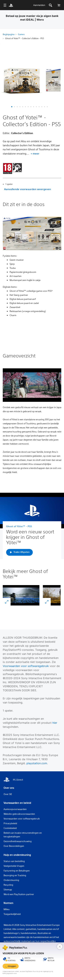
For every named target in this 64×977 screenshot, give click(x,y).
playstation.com (36, 763)
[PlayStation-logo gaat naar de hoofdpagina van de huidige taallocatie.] (11, 5)
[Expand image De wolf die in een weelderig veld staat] (47, 602)
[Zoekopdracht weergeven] (50, 5)
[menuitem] (5, 5)
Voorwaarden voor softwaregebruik (26, 666)
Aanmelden (39, 5)
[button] (11, 106)
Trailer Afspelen (21, 551)
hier (54, 722)
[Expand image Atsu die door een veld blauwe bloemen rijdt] (7, 602)
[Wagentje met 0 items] (59, 5)
